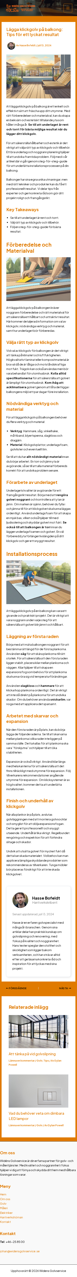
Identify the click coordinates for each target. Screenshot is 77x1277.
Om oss (5, 1199)
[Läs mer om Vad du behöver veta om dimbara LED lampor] (38, 1090)
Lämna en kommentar (22, 1060)
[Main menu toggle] (68, 8)
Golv (39, 1060)
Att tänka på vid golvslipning (32, 1054)
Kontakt (5, 1221)
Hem (3, 1194)
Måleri (4, 1208)
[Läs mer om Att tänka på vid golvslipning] (38, 1031)
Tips (46, 1060)
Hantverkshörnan (11, 1217)
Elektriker (6, 1212)
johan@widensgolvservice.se (20, 1251)
